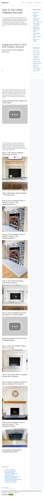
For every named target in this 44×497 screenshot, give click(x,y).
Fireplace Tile (36, 65)
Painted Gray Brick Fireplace (11, 480)
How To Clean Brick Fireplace (11, 473)
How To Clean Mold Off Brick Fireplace (13, 479)
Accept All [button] (11, 494)
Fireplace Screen (36, 61)
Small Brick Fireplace (9, 475)
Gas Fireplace (36, 66)
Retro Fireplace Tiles (37, 21)
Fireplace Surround (37, 63)
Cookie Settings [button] (4, 494)
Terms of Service (37, 2)
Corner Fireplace (36, 52)
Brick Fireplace (6, 487)
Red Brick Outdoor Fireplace (11, 477)
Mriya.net (5, 2)
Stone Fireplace (36, 70)
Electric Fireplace (36, 54)
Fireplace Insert (36, 57)
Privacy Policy (29, 2)
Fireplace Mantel (36, 59)
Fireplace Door (36, 56)
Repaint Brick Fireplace (10, 472)
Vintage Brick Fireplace (10, 469)
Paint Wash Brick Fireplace (10, 482)
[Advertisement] (15, 35)
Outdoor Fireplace (37, 68)
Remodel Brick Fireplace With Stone (12, 476)
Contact (23, 2)
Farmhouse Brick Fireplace (10, 471)
